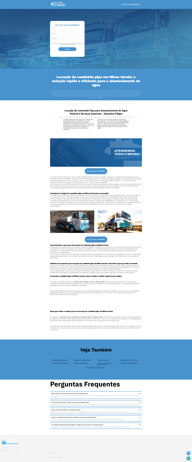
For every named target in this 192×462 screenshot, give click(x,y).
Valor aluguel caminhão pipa (95, 367)
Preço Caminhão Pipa (81, 363)
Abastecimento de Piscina (59, 360)
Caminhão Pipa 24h (104, 360)
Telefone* (54, 38)
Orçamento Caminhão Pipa (60, 363)
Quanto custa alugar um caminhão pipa (105, 363)
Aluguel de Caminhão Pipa (83, 360)
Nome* (54, 28)
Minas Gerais (6, 447)
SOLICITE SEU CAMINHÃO (131, 4)
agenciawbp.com (60, 457)
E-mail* (54, 33)
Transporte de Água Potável (129, 363)
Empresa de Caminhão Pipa (129, 360)
